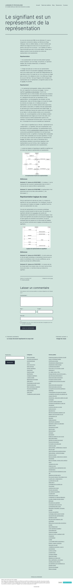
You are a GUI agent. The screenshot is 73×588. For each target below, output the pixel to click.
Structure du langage (53, 567)
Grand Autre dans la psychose (55, 385)
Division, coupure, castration (55, 543)
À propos (65, 5)
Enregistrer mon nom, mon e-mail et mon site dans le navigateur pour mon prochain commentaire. (37, 323)
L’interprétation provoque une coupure (57, 392)
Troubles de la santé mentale (33, 394)
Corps (51, 278)
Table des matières (46, 5)
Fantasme (51, 432)
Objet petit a (30, 381)
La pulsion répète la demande (55, 401)
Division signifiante (31, 368)
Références (23, 179)
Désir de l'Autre (30, 366)
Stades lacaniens (52, 420)
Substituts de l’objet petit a (55, 475)
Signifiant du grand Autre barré (56, 440)
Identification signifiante (54, 421)
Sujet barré (29, 392)
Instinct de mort (52, 409)
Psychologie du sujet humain (33, 383)
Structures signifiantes (32, 388)
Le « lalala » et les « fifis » (54, 372)
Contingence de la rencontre (55, 504)
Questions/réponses (31, 385)
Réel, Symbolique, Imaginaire (33, 386)
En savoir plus (36, 586)
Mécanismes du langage (32, 379)
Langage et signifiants (32, 375)
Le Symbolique (52, 537)
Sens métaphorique (53, 526)
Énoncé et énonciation (54, 442)
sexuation (35, 213)
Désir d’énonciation (53, 438)
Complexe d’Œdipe (53, 554)
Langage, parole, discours (54, 561)
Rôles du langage (52, 569)
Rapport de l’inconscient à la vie (56, 414)
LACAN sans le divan (53, 361)
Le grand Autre (52, 552)
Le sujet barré (52, 493)
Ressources (59, 5)
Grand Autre (29, 370)
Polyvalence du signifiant (54, 502)
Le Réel (50, 539)
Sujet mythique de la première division (57, 451)
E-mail (39, 308)
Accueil (38, 5)
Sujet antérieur (30, 390)
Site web (22, 315)
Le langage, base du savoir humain (56, 513)
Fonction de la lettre (53, 490)
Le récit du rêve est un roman (55, 407)
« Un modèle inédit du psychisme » (56, 541)
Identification (30, 374)
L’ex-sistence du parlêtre (54, 491)
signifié (23, 81)
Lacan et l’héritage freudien (55, 359)
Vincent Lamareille (25, 279)
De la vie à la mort (31, 364)
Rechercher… (8, 354)
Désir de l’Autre (52, 431)
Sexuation (51, 418)
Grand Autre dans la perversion (56, 377)
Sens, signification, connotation (56, 559)
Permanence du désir (53, 427)
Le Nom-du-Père (52, 550)
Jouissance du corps (53, 464)
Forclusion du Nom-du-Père (55, 379)
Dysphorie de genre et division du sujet (57, 357)
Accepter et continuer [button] (67, 582)
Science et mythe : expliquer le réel (56, 534)
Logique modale (30, 377)
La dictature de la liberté (54, 366)
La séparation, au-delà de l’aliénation (57, 497)
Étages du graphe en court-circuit (56, 436)
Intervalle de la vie (53, 416)
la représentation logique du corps (39, 130)
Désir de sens (52, 429)
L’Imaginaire (51, 536)
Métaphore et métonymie (54, 558)
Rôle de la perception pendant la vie (57, 412)
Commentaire (23, 295)
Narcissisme (51, 434)
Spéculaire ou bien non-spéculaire (56, 423)
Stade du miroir (52, 425)
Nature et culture (52, 455)
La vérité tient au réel (53, 480)
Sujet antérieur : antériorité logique (56, 453)
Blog (53, 5)
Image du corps (52, 466)
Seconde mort (52, 410)
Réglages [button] (60, 582)
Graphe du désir (30, 372)
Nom (21, 308)
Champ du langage (53, 532)
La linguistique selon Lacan (55, 506)
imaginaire (40, 70)
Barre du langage (31, 357)
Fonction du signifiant (54, 512)
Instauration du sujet (53, 495)
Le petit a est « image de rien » (56, 478)
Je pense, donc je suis (54, 488)
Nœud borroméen (53, 556)
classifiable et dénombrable (32, 92)
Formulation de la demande (55, 443)
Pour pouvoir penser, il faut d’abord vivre (58, 477)
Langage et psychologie (14, 5)
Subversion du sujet (53, 545)
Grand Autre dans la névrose (55, 386)
